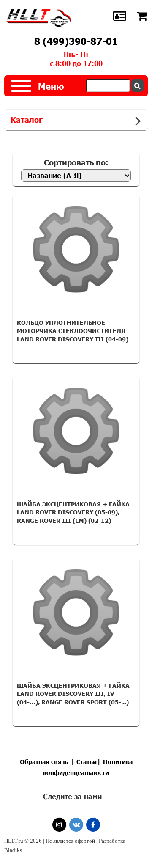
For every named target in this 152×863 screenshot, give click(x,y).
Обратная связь (44, 761)
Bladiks (13, 850)
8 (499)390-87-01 (76, 41)
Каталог (27, 119)
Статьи (86, 761)
